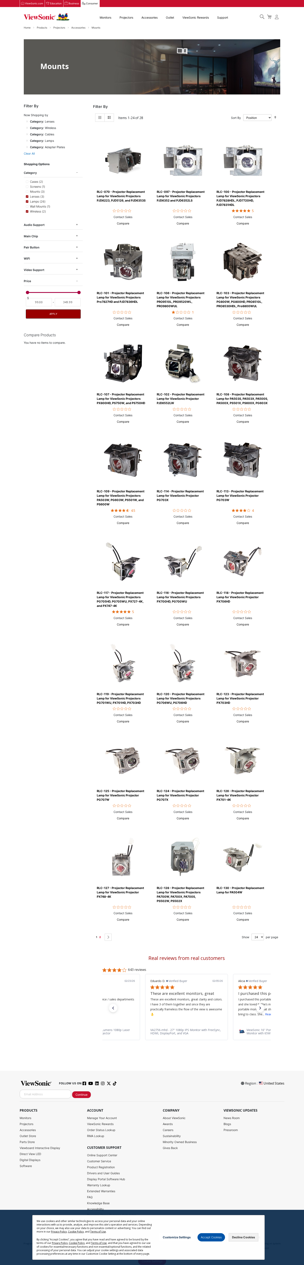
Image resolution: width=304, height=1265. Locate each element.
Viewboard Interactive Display (40, 1148)
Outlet (170, 17)
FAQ (90, 1197)
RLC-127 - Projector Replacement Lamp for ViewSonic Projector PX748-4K (120, 892)
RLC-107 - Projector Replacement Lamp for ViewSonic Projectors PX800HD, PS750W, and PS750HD (121, 399)
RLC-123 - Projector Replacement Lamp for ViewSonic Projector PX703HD (240, 698)
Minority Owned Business (180, 1142)
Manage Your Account (102, 1118)
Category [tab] (30, 172)
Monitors (105, 17)
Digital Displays (30, 1160)
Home (27, 27)
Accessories (149, 17)
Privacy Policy (59, 1231)
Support (222, 17)
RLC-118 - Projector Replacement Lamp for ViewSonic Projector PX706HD (240, 597)
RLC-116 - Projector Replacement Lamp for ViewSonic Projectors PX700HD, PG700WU (180, 597)
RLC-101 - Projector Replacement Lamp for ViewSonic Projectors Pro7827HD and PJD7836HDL (120, 297)
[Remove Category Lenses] (27, 121)
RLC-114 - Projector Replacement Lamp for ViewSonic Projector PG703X (180, 495)
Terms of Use (98, 1231)
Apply (53, 313)
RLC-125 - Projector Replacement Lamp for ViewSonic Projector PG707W (120, 795)
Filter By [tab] (100, 106)
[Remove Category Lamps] (27, 140)
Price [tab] (27, 281)
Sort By (236, 117)
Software (26, 1166)
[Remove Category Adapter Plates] (27, 147)
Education (56, 3)
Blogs (227, 1124)
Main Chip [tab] (31, 236)
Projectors (126, 17)
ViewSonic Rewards (195, 17)
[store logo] (46, 17)
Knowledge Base (98, 1203)
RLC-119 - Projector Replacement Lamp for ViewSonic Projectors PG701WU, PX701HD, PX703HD (120, 698)
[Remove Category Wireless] (27, 127)
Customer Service (99, 1161)
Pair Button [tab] (31, 247)
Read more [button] (184, 1014)
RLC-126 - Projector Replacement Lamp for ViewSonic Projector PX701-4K (240, 795)
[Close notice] (259, 1237)
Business (74, 3)
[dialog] (152, 1237)
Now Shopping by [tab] (36, 115)
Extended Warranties (101, 1191)
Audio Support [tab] (34, 225)
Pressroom (231, 1130)
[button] (123, 223)
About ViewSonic (174, 1118)
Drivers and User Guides (103, 1173)
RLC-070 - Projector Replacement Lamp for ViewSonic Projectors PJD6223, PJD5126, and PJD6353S (121, 196)
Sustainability (172, 1136)
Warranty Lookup (98, 1185)
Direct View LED (30, 1154)
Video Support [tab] (34, 270)
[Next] (108, 937)
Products (42, 27)
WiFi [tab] (27, 258)
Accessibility (95, 1209)
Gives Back (170, 1148)
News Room (232, 1118)
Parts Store (27, 1142)
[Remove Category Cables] (27, 134)
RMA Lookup (95, 1136)
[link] (186, 1031)
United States (273, 1083)
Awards (168, 1124)
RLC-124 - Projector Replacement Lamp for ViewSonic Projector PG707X (180, 795)
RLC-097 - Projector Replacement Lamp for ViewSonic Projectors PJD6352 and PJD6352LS (181, 196)
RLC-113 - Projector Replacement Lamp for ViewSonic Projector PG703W (240, 495)
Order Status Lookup (101, 1130)
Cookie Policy (76, 1231)
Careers (168, 1130)
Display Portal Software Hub (106, 1179)
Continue (81, 1094)
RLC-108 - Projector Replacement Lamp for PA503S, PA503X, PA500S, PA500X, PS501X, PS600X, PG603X (242, 399)
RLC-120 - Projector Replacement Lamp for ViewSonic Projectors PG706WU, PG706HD (180, 698)
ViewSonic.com (34, 3)
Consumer (92, 3)
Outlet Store (28, 1136)
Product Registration (101, 1167)
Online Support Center (102, 1155)
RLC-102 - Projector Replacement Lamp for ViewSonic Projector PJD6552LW (180, 399)
